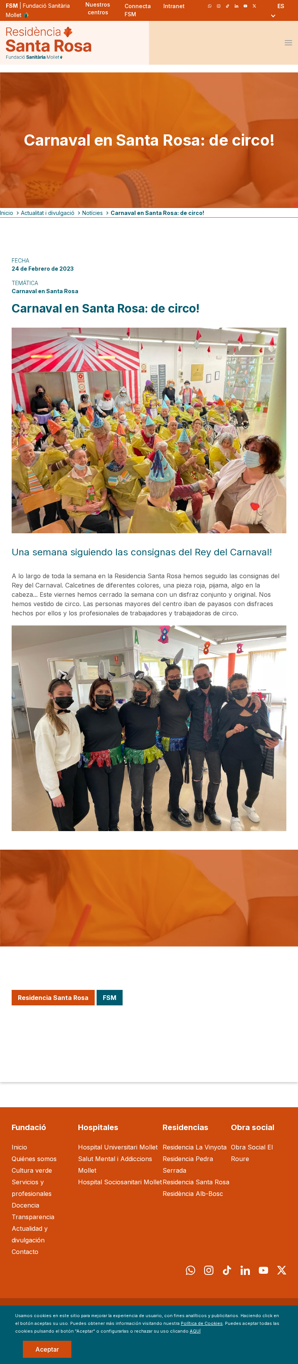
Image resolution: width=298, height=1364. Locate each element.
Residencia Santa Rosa (196, 1182)
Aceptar (47, 1349)
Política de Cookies (202, 1323)
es (280, 6)
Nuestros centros (97, 8)
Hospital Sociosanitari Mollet (120, 1182)
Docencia (25, 1205)
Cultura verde (32, 1170)
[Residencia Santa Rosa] (48, 43)
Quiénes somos (34, 1159)
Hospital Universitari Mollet (118, 1147)
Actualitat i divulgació (47, 213)
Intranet (174, 6)
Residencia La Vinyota (195, 1147)
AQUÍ (195, 1331)
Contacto (25, 1252)
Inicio (6, 213)
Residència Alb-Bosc (193, 1193)
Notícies (92, 213)
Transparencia (33, 1217)
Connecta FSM (138, 10)
